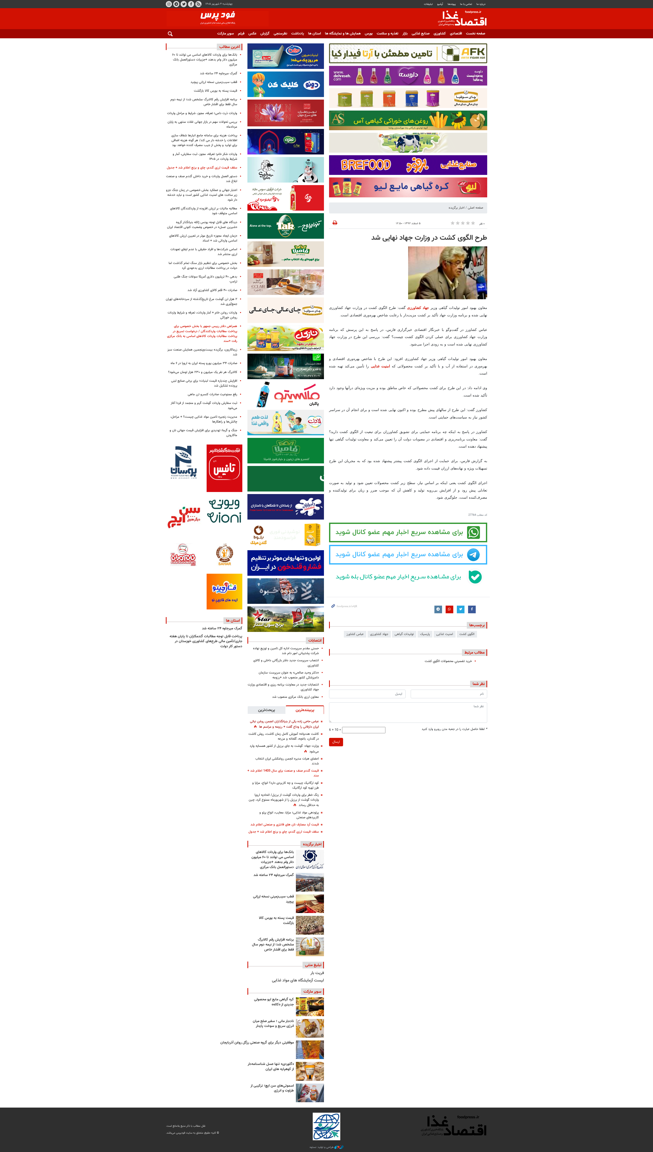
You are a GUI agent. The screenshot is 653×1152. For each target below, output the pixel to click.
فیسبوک (191, 4)
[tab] (305, 709)
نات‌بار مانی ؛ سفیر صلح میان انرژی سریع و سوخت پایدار (273, 1023)
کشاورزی (440, 34)
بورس (369, 34)
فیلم (241, 34)
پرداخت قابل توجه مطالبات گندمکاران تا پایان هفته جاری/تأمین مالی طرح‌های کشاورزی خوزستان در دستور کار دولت (206, 641)
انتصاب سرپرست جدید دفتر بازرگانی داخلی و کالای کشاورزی (286, 663)
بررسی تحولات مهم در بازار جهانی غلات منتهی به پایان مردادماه (202, 124)
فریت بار (317, 973)
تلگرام (176, 4)
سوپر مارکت (225, 34)
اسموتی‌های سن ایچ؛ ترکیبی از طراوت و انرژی (272, 1088)
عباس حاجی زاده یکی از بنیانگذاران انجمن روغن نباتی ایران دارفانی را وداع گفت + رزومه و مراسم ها (284, 724)
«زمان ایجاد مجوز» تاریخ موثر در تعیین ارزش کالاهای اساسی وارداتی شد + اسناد (203, 238)
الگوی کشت (466, 634)
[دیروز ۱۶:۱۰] (310, 903)
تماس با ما (466, 4)
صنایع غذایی (421, 34)
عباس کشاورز (355, 634)
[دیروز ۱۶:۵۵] (310, 859)
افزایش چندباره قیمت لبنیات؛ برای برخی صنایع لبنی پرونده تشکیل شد (204, 383)
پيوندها (452, 4)
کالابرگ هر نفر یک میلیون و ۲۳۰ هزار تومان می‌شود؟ (202, 372)
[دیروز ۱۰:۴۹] (310, 925)
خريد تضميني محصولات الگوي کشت (448, 661)
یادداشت (297, 34)
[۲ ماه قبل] (310, 1006)
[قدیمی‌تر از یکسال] (310, 1071)
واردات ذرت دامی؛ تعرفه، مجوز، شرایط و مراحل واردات (202, 113)
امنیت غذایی (380, 366)
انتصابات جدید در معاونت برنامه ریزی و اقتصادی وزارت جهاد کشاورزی (283, 687)
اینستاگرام (169, 4)
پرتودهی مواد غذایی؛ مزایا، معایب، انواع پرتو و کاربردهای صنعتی (289, 815)
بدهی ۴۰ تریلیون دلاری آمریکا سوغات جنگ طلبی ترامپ (205, 279)
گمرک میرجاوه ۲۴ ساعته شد (274, 875)
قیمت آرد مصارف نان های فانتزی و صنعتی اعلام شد (284, 824)
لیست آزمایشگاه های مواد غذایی (298, 980)
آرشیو (440, 4)
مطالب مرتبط (474, 653)
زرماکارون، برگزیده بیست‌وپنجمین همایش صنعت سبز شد (202, 352)
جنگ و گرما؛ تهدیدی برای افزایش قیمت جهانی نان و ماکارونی (203, 433)
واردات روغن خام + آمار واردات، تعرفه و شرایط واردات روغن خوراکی (202, 315)
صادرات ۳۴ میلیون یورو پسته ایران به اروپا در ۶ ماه (204, 363)
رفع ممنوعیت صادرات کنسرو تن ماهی (212, 394)
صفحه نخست (475, 34)
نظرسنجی (280, 34)
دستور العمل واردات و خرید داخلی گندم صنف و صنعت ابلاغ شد (201, 179)
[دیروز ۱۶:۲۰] (310, 882)
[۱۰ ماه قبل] (310, 1049)
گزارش (265, 34)
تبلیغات (428, 4)
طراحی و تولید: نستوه (322, 1147)
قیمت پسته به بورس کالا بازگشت (276, 920)
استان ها (314, 34)
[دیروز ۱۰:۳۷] (310, 947)
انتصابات (314, 641)
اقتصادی (456, 34)
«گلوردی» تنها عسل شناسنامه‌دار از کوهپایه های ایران (271, 1066)
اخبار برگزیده (456, 207)
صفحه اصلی (475, 207)
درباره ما (480, 4)
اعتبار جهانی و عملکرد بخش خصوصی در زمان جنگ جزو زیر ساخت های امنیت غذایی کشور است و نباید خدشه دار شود (201, 195)
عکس (252, 34)
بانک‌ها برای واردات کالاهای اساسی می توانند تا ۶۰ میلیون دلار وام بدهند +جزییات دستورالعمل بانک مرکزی (273, 859)
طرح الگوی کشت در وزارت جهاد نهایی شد (429, 238)
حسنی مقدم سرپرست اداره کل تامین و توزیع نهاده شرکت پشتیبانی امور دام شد (286, 651)
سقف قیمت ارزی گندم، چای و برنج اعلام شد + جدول (283, 831)
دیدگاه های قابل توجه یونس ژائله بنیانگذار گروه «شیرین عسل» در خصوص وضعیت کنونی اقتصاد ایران (202, 225)
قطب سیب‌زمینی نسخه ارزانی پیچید (273, 899)
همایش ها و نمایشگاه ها (343, 34)
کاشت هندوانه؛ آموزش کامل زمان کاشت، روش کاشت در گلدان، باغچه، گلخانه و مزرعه (283, 736)
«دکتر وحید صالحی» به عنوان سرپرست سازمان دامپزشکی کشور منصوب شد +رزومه (289, 675)
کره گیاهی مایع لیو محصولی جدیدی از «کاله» (274, 1002)
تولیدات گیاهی (404, 634)
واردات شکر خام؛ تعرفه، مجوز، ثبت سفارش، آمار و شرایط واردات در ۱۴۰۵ (205, 157)
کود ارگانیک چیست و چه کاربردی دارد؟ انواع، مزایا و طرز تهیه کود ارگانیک (285, 785)
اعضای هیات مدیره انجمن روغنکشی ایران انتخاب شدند (287, 761)
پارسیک (425, 634)
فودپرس (459, 19)
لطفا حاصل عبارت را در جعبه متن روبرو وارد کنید (454, 729)
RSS (198, 4)
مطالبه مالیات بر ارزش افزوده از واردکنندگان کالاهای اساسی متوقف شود (203, 211)
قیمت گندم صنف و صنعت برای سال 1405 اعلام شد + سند (283, 773)
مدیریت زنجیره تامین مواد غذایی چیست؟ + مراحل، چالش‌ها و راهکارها (203, 419)
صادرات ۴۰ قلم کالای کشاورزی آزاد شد (212, 290)
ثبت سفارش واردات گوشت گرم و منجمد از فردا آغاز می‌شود (204, 406)
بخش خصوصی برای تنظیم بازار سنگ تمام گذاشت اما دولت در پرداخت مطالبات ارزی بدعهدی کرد (203, 266)
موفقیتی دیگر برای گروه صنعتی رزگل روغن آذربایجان (257, 1043)
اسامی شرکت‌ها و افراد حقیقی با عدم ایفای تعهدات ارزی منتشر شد (203, 252)
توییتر (184, 4)
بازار (405, 34)
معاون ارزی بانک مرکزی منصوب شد (295, 697)
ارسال (336, 742)
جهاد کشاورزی (418, 308)
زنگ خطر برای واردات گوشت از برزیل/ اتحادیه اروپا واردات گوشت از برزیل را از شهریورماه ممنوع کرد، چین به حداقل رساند (284, 800)
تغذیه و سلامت (387, 34)
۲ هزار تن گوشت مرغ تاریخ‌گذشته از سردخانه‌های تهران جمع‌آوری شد (201, 302)
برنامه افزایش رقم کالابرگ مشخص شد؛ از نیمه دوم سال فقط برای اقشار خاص (273, 945)
